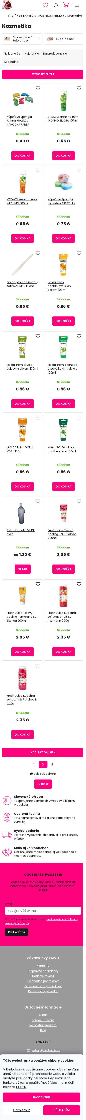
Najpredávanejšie (55, 54)
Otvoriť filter (43, 74)
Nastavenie (41, 1097)
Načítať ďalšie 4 (43, 752)
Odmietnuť (21, 1110)
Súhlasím (61, 1110)
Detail (22, 569)
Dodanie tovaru (43, 976)
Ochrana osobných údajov (43, 986)
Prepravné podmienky (43, 971)
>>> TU (21, 1087)
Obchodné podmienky (43, 981)
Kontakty (43, 966)
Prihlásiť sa (16, 932)
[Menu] (77, 5)
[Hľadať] (56, 5)
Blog (43, 1030)
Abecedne (11, 62)
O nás (43, 1015)
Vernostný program (43, 1025)
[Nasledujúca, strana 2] (43, 764)
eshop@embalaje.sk (46, 1050)
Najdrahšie (32, 54)
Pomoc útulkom (43, 1020)
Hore (45, 784)
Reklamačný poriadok (43, 991)
